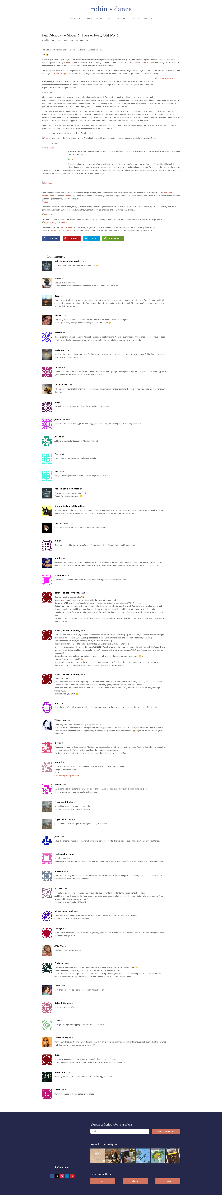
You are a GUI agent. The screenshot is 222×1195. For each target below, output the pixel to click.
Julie (56, 836)
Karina (57, 315)
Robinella (59, 575)
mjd (56, 742)
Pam (56, 454)
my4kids (58, 871)
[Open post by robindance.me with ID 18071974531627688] (97, 1156)
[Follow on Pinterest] (72, 1176)
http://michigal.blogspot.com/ (66, 775)
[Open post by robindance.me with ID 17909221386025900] (112, 1156)
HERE (68, 62)
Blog (110, 19)
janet (57, 558)
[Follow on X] (57, 1176)
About (99, 19)
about (135, 1181)
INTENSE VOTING (146, 62)
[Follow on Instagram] (62, 1176)
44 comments (82, 40)
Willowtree (60, 720)
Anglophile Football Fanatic (68, 506)
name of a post (61, 73)
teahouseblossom (63, 854)
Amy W (58, 945)
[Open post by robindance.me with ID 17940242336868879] (158, 1156)
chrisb (57, 367)
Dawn (57, 296)
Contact (147, 19)
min (56, 703)
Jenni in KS (59, 419)
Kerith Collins (61, 523)
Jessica (57, 436)
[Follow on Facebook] (52, 1176)
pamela (58, 332)
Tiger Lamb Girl (62, 802)
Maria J (58, 762)
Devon (57, 784)
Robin (46, 40)
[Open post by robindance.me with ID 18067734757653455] (143, 1156)
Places (134, 19)
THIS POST (103, 65)
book (103, 1181)
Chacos (68, 195)
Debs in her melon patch (66, 261)
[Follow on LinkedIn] (67, 1176)
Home (72, 19)
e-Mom (58, 888)
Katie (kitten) (61, 1003)
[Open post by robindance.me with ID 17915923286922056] (128, 1156)
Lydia (57, 985)
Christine (59, 963)
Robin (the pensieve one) (67, 592)
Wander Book (85, 19)
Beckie (57, 278)
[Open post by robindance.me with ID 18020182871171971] (173, 1156)
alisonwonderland (63, 911)
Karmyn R (59, 928)
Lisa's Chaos (60, 384)
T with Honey (61, 1037)
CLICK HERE (67, 227)
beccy (57, 402)
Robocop (58, 1020)
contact (168, 1181)
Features (120, 19)
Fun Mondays (68, 40)
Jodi (56, 540)
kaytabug (59, 350)
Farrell (57, 1089)
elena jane (59, 1072)
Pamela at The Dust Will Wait (64, 230)
